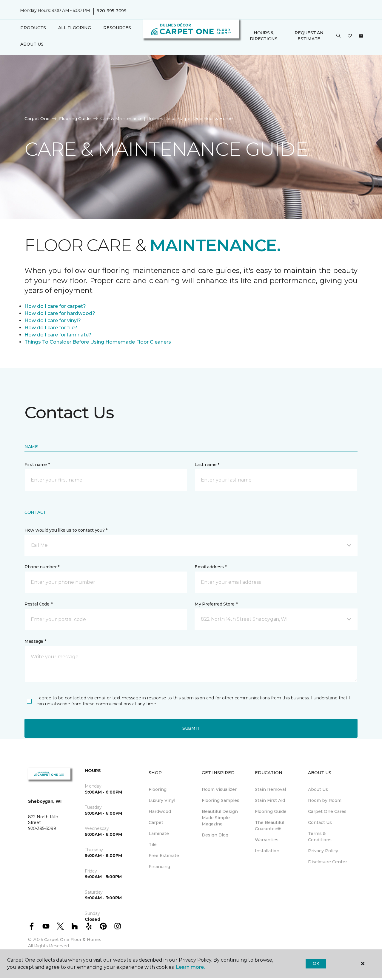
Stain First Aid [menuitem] (270, 800)
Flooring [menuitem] (158, 789)
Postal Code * (38, 604)
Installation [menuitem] (267, 850)
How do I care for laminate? (57, 335)
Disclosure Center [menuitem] (327, 861)
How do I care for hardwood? (59, 313)
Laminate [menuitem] (159, 833)
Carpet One (37, 118)
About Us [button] (32, 44)
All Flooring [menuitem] (74, 27)
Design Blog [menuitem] (215, 835)
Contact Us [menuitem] (320, 822)
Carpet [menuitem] (156, 822)
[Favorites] (349, 36)
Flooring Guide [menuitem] (270, 811)
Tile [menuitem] (153, 844)
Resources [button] (117, 27)
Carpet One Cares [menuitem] (327, 811)
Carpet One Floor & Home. (72, 939)
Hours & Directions (264, 35)
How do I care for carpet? (55, 306)
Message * (35, 641)
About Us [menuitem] (318, 789)
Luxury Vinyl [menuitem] (162, 800)
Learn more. (190, 967)
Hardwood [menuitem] (160, 811)
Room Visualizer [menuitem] (219, 789)
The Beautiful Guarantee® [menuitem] (269, 825)
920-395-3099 (112, 10)
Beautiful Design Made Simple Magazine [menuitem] (220, 818)
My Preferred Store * (216, 604)
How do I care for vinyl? (52, 320)
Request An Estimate (309, 35)
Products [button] (33, 27)
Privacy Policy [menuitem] (323, 850)
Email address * (211, 567)
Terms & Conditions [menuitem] (320, 836)
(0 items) (361, 36)
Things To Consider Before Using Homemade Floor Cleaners (97, 342)
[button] (338, 36)
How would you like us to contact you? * (65, 530)
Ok (316, 963)
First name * (37, 464)
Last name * (207, 464)
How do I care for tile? (50, 327)
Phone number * (41, 567)
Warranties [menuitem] (266, 839)
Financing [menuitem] (159, 866)
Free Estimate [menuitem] (164, 855)
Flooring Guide (75, 118)
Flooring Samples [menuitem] (220, 800)
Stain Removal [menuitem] (270, 789)
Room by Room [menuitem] (324, 800)
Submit (191, 728)
